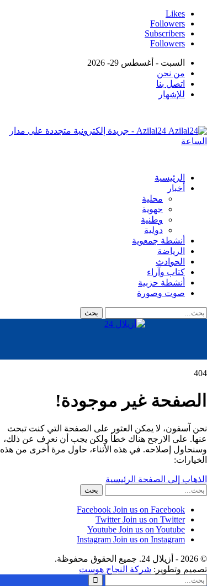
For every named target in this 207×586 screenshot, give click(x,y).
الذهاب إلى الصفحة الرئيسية (156, 479)
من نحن (171, 73)
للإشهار (171, 94)
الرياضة (171, 251)
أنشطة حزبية (161, 282)
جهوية (152, 209)
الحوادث (170, 261)
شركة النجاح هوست (115, 569)
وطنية (152, 219)
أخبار (176, 188)
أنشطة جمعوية (158, 240)
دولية (153, 230)
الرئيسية (170, 177)
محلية (152, 198)
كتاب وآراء (166, 272)
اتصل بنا (170, 83)
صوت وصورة (161, 293)
